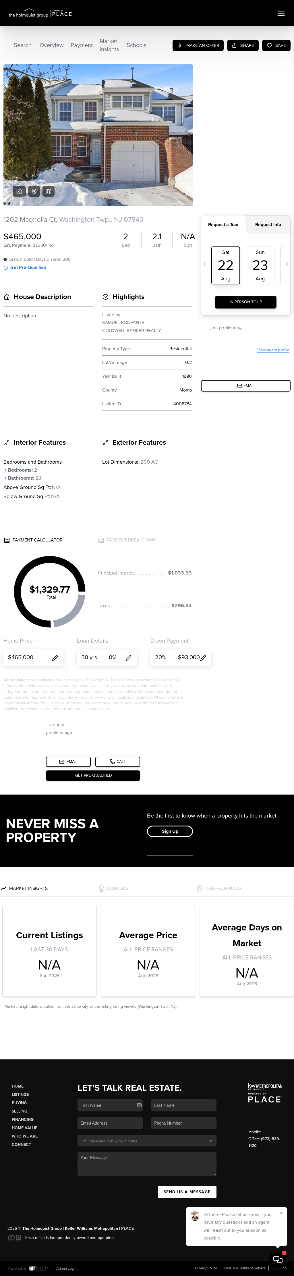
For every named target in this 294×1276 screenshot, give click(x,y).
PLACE (127, 1228)
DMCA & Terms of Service (245, 1268)
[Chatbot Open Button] (278, 1260)
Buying (19, 1102)
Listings (20, 1094)
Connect (21, 1144)
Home (18, 1086)
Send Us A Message (187, 1192)
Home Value (24, 1127)
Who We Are (25, 1136)
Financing (23, 1119)
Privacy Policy (206, 1268)
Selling (19, 1111)
